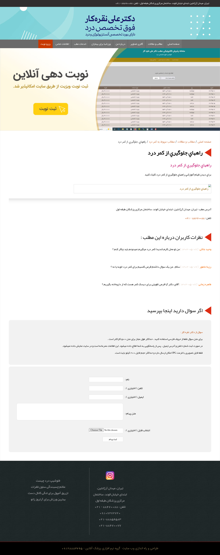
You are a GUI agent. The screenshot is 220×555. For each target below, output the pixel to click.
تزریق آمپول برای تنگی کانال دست (48, 493)
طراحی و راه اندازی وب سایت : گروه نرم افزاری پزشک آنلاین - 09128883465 (110, 548)
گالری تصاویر (136, 43)
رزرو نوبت (45, 43)
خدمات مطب (80, 43)
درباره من (120, 43)
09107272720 (110, 513)
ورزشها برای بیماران (101, 43)
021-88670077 (110, 525)
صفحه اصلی (173, 43)
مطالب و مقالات (155, 43)
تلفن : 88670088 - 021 (127, 3)
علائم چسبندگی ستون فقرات (48, 487)
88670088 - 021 (195, 218)
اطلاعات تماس (62, 43)
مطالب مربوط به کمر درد (162, 142)
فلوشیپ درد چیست (48, 480)
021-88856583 (110, 519)
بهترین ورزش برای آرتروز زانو (48, 499)
